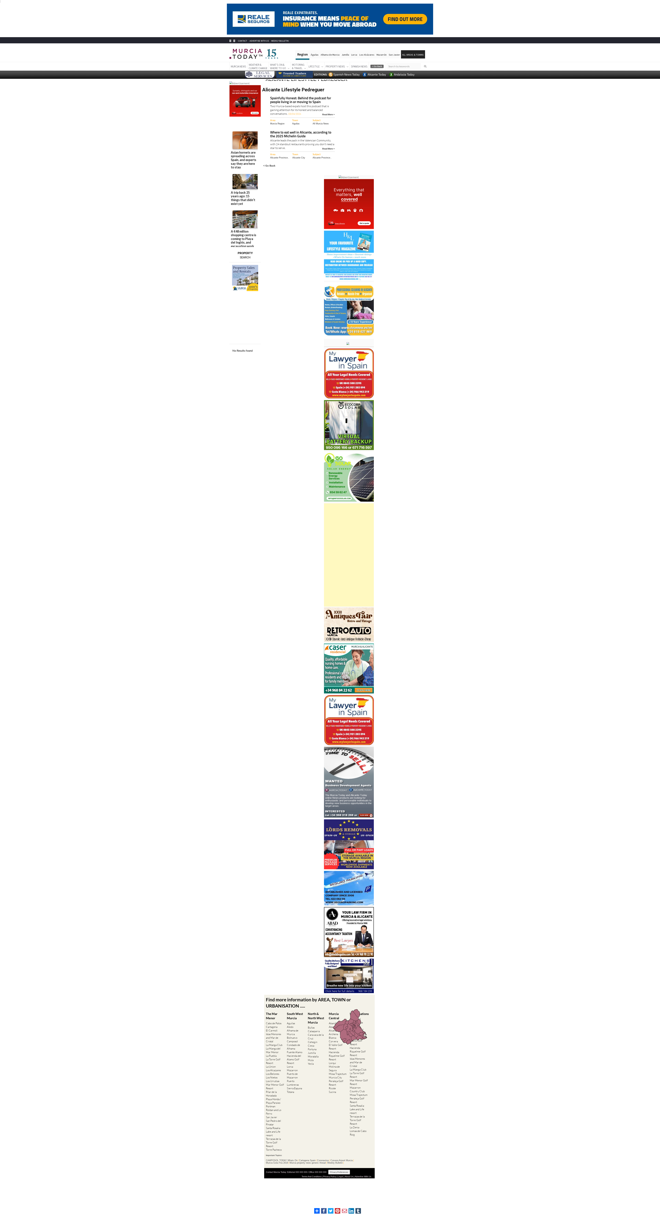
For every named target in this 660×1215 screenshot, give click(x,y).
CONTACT (242, 40)
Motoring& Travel (298, 66)
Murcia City (335, 1077)
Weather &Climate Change (258, 66)
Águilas (314, 54)
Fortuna (312, 1049)
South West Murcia (295, 1016)
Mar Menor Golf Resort (275, 1086)
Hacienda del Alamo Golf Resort (294, 1059)
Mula (311, 1060)
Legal (340, 1176)
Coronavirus (323, 1160)
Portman (270, 1106)
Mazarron (292, 1070)
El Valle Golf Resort (335, 1046)
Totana (290, 1092)
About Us (349, 1176)
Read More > (328, 114)
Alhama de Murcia (330, 54)
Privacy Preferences (339, 1172)
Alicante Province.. (279, 157)
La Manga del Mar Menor (273, 1050)
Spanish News (359, 66)
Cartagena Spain (307, 1160)
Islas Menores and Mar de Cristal (273, 1037)
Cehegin (312, 1042)
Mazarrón (382, 54)
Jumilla (345, 54)
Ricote (332, 1088)
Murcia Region (277, 123)
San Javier (394, 54)
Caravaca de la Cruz (316, 1036)
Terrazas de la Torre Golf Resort (273, 1142)
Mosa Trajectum (337, 1073)
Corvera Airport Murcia (342, 1160)
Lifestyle (314, 66)
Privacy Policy (329, 1176)
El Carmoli (272, 1030)
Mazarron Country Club (357, 1089)
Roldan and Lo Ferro (273, 1111)
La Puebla (271, 1055)
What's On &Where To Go (278, 66)
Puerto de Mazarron (292, 1075)
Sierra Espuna (294, 1088)
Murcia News (238, 66)
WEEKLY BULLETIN (280, 40)
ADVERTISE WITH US (259, 40)
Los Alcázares (366, 54)
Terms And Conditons (312, 1176)
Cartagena (271, 1027)
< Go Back (269, 165)
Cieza (311, 1045)
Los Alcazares (273, 1070)
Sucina (332, 1092)
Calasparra (314, 1031)
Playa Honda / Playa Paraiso (273, 1101)
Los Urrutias (272, 1081)
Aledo (290, 1027)
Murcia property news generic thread (308, 1163)
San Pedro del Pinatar (273, 1122)
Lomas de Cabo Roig (358, 1132)
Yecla (311, 1063)
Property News (335, 66)
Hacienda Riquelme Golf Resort (337, 1056)
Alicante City (298, 157)
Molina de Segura (334, 1068)
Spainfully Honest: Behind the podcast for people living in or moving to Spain (300, 100)
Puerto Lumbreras (293, 1082)
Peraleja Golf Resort (336, 1082)
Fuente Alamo (294, 1052)
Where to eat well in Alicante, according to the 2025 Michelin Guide (300, 134)
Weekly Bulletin (335, 1163)
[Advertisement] (349, 555)
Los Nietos (271, 1077)
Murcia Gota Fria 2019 (277, 1163)
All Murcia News (321, 123)
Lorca (354, 54)
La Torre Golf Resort (273, 1061)
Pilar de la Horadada (271, 1093)
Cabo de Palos (273, 1023)
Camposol (292, 1041)
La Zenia (354, 1127)
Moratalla (313, 1056)
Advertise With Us (363, 1176)
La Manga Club (274, 1045)
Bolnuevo (292, 1037)
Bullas (311, 1027)
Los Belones (272, 1073)
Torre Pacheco (274, 1149)
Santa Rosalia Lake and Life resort (273, 1131)
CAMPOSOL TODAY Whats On (282, 1160)
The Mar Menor (271, 1016)
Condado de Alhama (293, 1046)
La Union (271, 1066)
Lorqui (332, 1063)
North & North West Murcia (316, 1018)
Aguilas (296, 123)
